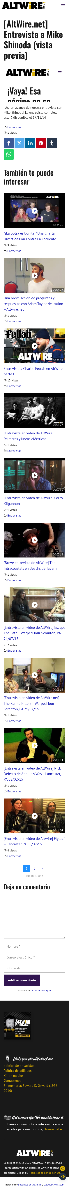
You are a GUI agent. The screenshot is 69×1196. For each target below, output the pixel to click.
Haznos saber (53, 1129)
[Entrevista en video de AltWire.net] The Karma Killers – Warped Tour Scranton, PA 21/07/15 (31, 703)
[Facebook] (9, 143)
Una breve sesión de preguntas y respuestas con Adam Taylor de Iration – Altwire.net (33, 303)
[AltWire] (24, 5)
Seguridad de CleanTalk (29, 1184)
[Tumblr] (52, 143)
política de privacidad (19, 1066)
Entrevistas (14, 127)
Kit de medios (14, 1075)
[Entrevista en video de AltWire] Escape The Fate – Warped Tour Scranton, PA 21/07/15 (34, 633)
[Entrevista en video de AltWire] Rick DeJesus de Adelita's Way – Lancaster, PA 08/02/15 (32, 774)
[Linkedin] (30, 143)
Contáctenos (12, 1080)
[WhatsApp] (9, 154)
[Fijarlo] (41, 143)
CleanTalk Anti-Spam (41, 990)
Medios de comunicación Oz (44, 1172)
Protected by (35, 990)
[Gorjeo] (19, 143)
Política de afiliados (18, 1070)
